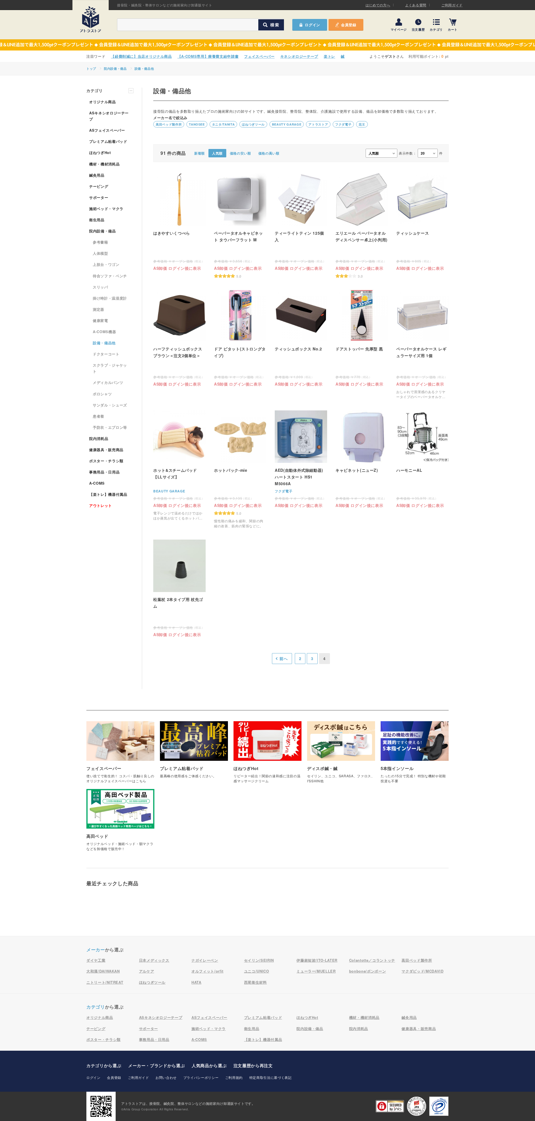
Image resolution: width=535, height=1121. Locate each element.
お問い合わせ (166, 1077)
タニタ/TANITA (223, 124)
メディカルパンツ (108, 382)
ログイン (93, 1077)
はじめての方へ (378, 5)
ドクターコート (106, 354)
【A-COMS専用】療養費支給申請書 (208, 56)
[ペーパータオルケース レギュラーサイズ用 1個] (422, 344)
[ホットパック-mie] (240, 469)
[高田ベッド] (120, 823)
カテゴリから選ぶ (103, 1065)
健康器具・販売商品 (106, 449)
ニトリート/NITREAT (104, 982)
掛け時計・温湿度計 (110, 298)
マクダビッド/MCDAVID (422, 971)
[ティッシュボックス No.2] (301, 337)
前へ (283, 658)
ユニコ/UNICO (256, 971)
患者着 (98, 416)
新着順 (199, 153)
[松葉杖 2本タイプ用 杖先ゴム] (179, 588)
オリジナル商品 (102, 101)
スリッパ (100, 287)
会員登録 (348, 24)
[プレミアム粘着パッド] (194, 752)
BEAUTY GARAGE (286, 124)
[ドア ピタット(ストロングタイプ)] (240, 337)
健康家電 (100, 320)
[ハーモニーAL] (422, 458)
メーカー (95, 949)
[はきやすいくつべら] (179, 221)
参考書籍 (100, 242)
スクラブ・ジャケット (110, 368)
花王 (362, 124)
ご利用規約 (234, 1077)
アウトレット (100, 505)
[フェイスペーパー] (120, 755)
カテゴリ (436, 29)
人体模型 (100, 253)
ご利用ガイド (452, 5)
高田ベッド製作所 (169, 124)
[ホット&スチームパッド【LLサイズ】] (179, 465)
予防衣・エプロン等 (110, 427)
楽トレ (329, 56)
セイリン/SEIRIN (259, 960)
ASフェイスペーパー (107, 130)
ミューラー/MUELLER (315, 971)
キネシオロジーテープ (299, 56)
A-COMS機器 (104, 331)
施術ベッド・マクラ (106, 208)
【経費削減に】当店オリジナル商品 (141, 56)
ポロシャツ (102, 393)
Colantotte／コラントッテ (372, 960)
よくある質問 (415, 5)
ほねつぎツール (253, 124)
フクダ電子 (343, 124)
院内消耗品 (98, 438)
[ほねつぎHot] (267, 755)
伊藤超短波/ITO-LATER (316, 960)
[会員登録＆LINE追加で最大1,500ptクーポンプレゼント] (267, 44)
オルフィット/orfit (207, 971)
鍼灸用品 (96, 175)
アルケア (146, 971)
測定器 (98, 309)
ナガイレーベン (204, 960)
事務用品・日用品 (104, 472)
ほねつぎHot (100, 152)
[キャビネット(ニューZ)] (361, 458)
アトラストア (318, 124)
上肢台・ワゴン (106, 264)
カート (453, 29)
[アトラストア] (90, 19)
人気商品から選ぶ (209, 1065)
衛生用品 (96, 219)
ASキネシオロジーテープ (109, 116)
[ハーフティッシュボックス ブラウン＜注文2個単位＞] (179, 337)
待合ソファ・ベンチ (110, 275)
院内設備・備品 (115, 68)
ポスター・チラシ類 (106, 460)
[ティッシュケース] (422, 221)
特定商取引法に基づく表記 (270, 1077)
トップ (91, 68)
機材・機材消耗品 (104, 164)
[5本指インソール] (415, 755)
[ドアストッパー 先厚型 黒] (361, 337)
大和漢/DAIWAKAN (103, 971)
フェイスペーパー (259, 56)
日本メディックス (154, 960)
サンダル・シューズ (110, 405)
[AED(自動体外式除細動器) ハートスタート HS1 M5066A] (301, 458)
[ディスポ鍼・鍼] (341, 755)
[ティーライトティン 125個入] (301, 221)
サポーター (98, 197)
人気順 (217, 153)
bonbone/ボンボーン (367, 971)
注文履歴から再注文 (253, 1065)
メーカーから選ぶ (156, 1065)
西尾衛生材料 (255, 982)
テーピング (98, 186)
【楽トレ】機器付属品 (108, 494)
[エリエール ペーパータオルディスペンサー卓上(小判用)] (361, 225)
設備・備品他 (144, 68)
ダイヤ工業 (95, 960)
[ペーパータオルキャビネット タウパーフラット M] (240, 225)
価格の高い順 (268, 153)
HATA (196, 982)
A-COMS (97, 483)
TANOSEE (197, 124)
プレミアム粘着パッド (108, 141)
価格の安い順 (240, 153)
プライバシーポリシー (201, 1077)
